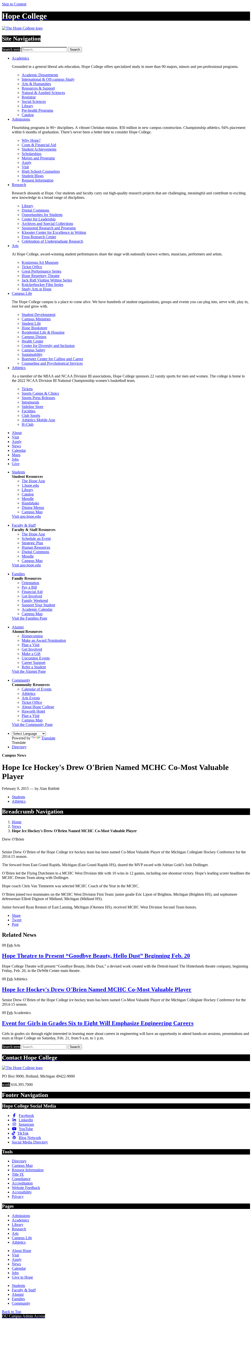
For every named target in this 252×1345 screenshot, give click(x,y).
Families (18, 574)
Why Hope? (31, 140)
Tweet (16, 920)
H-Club (27, 424)
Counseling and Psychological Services (52, 363)
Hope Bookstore (34, 328)
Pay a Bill (29, 587)
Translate (48, 738)
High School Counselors (41, 171)
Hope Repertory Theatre (41, 276)
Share (16, 915)
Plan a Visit (30, 645)
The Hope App (33, 481)
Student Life (31, 323)
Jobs (15, 459)
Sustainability (32, 354)
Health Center (32, 341)
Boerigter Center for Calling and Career (52, 359)
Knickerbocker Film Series (42, 284)
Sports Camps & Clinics (40, 393)
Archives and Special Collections (47, 223)
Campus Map (32, 512)
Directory (19, 747)
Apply (27, 162)
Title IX (18, 1174)
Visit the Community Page (32, 724)
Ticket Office (32, 267)
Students (18, 472)
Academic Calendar (37, 609)
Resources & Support (38, 88)
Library (27, 106)
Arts (15, 246)
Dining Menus (33, 507)
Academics (20, 58)
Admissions (21, 119)
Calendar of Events (36, 689)
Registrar (29, 97)
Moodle (28, 499)
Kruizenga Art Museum (40, 262)
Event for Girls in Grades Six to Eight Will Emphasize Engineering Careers (97, 1023)
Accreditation (22, 1183)
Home (16, 822)
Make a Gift (31, 654)
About (17, 433)
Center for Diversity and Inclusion (48, 346)
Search (75, 49)
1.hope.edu (30, 485)
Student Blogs (33, 176)
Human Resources (36, 547)
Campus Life (22, 293)
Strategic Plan (32, 543)
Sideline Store (32, 407)
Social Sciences (34, 101)
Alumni (18, 627)
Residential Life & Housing (43, 332)
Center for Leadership (39, 219)
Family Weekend (35, 600)
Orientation (30, 583)
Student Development (38, 315)
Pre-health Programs (37, 110)
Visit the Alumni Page (29, 671)
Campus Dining (34, 337)
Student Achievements (39, 149)
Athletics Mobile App (38, 420)
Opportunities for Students (42, 215)
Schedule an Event (36, 538)
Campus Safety (33, 350)
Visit (25, 167)
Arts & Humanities (36, 84)
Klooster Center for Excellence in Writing (54, 232)
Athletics (19, 368)
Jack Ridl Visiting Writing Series (47, 280)
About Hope (21, 1251)
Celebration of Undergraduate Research (52, 241)
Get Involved (32, 596)
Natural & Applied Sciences (43, 93)
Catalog (28, 115)
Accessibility (22, 1192)
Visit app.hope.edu (26, 516)
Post (15, 924)
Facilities (28, 411)
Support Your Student (38, 605)
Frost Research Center (39, 237)
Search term (11, 49)
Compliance (21, 1179)
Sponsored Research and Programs (49, 228)
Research (19, 185)
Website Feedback (26, 1188)
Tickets (27, 389)
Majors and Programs (38, 158)
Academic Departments (40, 75)
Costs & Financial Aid (39, 145)
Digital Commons (35, 210)
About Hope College (38, 707)
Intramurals (30, 402)
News (16, 446)
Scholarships (31, 154)
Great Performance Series (41, 271)
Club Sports (31, 415)
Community (21, 680)
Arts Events (31, 698)
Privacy (18, 1196)
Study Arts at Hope (36, 289)
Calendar (19, 450)
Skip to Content (14, 4)
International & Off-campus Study (48, 79)
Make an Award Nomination (44, 640)
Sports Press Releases (38, 398)
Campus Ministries (36, 319)
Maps (16, 455)
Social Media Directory (30, 1142)
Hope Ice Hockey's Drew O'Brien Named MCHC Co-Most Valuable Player (96, 989)
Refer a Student (34, 667)
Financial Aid (32, 592)
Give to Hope (22, 1277)
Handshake (30, 503)
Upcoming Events (36, 658)
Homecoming (32, 636)
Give (15, 464)
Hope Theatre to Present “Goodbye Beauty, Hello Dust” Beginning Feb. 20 (96, 956)
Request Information (37, 180)
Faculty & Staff (24, 525)
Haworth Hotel (33, 711)
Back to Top (11, 1312)
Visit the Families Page (29, 618)
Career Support (33, 662)
